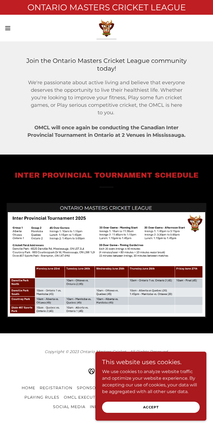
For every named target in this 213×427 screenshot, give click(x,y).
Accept (151, 407)
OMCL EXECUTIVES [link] (84, 397)
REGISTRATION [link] (56, 387)
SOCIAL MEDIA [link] (69, 406)
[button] (18, 28)
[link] (106, 28)
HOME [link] (28, 387)
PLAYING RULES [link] (41, 397)
